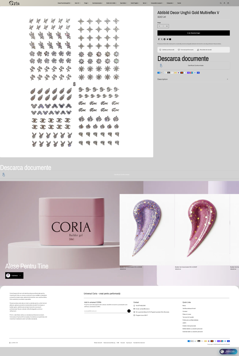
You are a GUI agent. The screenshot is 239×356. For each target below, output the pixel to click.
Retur (184, 305)
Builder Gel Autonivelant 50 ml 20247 (186, 267)
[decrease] (159, 26)
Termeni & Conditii (188, 317)
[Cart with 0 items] (228, 3)
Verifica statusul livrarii (189, 308)
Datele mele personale (189, 326)
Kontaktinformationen (139, 342)
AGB (118, 342)
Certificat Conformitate (195, 65)
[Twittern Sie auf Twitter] (161, 39)
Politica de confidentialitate (190, 320)
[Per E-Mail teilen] (170, 39)
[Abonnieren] (129, 311)
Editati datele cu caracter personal (192, 329)
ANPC (184, 323)
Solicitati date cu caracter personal (193, 331)
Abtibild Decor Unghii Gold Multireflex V (188, 12)
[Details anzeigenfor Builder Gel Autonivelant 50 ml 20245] (147, 229)
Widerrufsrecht (98, 342)
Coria (218, 344)
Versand (122, 342)
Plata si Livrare (187, 314)
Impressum (129, 342)
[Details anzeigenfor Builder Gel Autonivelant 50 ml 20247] (202, 229)
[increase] (167, 26)
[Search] (220, 3)
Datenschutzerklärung (109, 342)
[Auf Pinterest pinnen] (164, 39)
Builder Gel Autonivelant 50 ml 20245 (131, 267)
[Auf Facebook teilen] (158, 39)
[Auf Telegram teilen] (167, 39)
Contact (185, 311)
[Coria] (14, 3)
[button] (228, 3)
